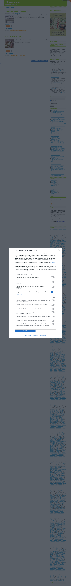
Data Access (35, 335)
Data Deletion (28, 335)
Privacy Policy (43, 335)
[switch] (52, 277)
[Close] (59, 250)
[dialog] (35, 293)
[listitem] (35, 274)
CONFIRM (25, 330)
